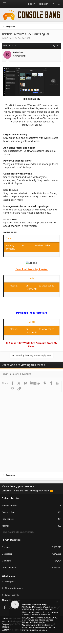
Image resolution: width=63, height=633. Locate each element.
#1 (58, 45)
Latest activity (12, 595)
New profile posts (14, 588)
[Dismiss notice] (56, 602)
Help (46, 490)
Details (5, 627)
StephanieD (55, 567)
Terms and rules (20, 490)
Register (30, 245)
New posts (10, 581)
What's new (8, 576)
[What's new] (53, 3)
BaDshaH (9, 38)
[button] (4, 4)
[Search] (59, 3)
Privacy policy (36, 490)
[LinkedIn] (32, 383)
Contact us (7, 490)
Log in (18, 245)
